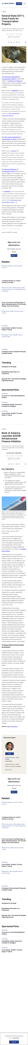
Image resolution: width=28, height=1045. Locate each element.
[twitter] (14, 42)
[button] (3, 4)
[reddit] (16, 42)
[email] (19, 42)
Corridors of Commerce (15, 81)
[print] (25, 42)
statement (15, 90)
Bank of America (12, 726)
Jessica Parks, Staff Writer (14, 453)
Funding (4, 11)
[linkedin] (11, 42)
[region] (14, 1039)
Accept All (14, 1042)
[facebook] (9, 42)
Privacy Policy (16, 1038)
